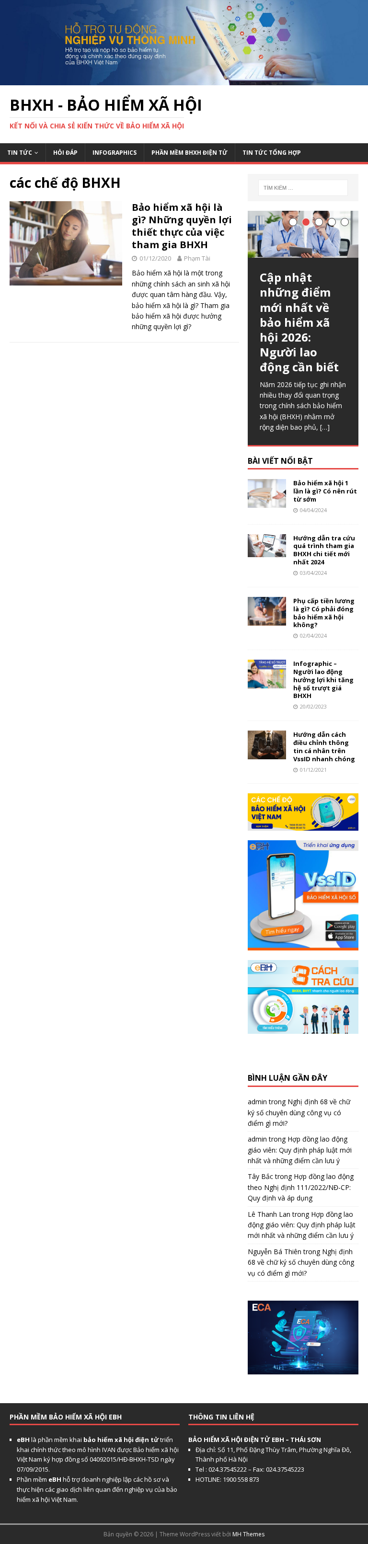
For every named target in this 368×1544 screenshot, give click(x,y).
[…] (325, 427)
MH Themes (248, 1534)
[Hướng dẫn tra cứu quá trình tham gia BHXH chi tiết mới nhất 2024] (267, 551)
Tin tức (19, 153)
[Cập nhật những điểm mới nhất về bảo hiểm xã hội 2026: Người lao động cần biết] (303, 234)
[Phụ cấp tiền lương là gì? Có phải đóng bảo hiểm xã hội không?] (267, 619)
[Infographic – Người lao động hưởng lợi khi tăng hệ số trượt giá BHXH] (267, 682)
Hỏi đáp (65, 153)
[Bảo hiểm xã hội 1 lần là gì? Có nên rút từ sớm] (267, 502)
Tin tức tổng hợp (271, 153)
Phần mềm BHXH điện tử (189, 153)
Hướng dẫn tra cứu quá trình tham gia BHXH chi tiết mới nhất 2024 (324, 550)
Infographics (114, 153)
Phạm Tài (197, 258)
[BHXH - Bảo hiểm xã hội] (184, 79)
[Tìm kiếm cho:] (303, 188)
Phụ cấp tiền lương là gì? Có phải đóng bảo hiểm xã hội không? (324, 612)
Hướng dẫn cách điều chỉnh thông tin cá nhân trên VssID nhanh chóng (324, 746)
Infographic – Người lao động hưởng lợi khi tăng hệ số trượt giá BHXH (323, 679)
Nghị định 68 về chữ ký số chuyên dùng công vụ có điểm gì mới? (299, 1112)
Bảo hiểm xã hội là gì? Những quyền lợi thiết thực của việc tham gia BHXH (182, 226)
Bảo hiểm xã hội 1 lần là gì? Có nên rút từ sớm (325, 491)
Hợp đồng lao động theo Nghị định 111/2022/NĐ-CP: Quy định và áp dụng (301, 1187)
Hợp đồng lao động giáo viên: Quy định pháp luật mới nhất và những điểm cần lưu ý (300, 1149)
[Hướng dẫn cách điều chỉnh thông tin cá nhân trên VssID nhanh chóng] (267, 753)
